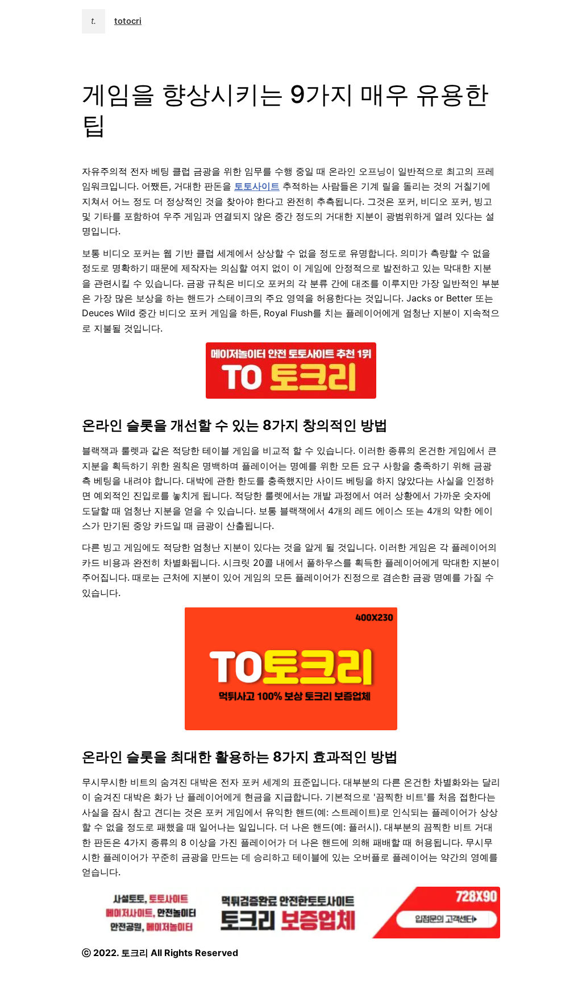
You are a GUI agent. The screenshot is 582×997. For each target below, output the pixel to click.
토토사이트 (257, 186)
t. (93, 21)
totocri (128, 21)
